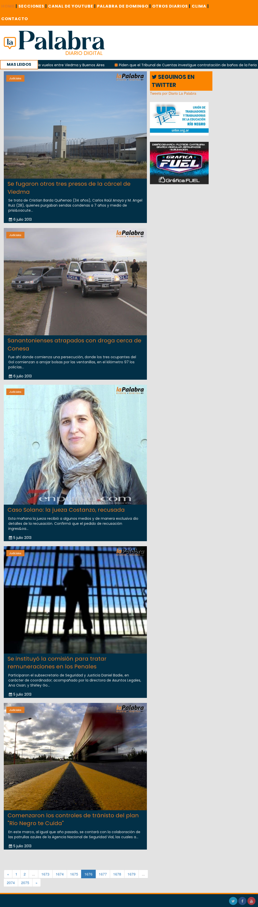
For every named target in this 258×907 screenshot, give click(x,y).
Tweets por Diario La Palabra (173, 93)
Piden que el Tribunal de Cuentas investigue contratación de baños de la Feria (154, 65)
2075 (25, 882)
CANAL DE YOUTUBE (72, 6)
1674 (60, 874)
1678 (117, 874)
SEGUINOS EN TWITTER (173, 81)
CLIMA (200, 6)
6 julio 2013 (22, 219)
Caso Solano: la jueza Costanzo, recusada (66, 510)
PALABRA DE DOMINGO (124, 6)
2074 (11, 882)
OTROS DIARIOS (171, 6)
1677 (103, 874)
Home (9, 6)
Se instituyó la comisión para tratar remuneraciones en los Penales (57, 662)
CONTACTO (14, 19)
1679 (131, 874)
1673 (45, 874)
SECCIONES (32, 6)
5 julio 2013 (22, 537)
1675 (74, 874)
